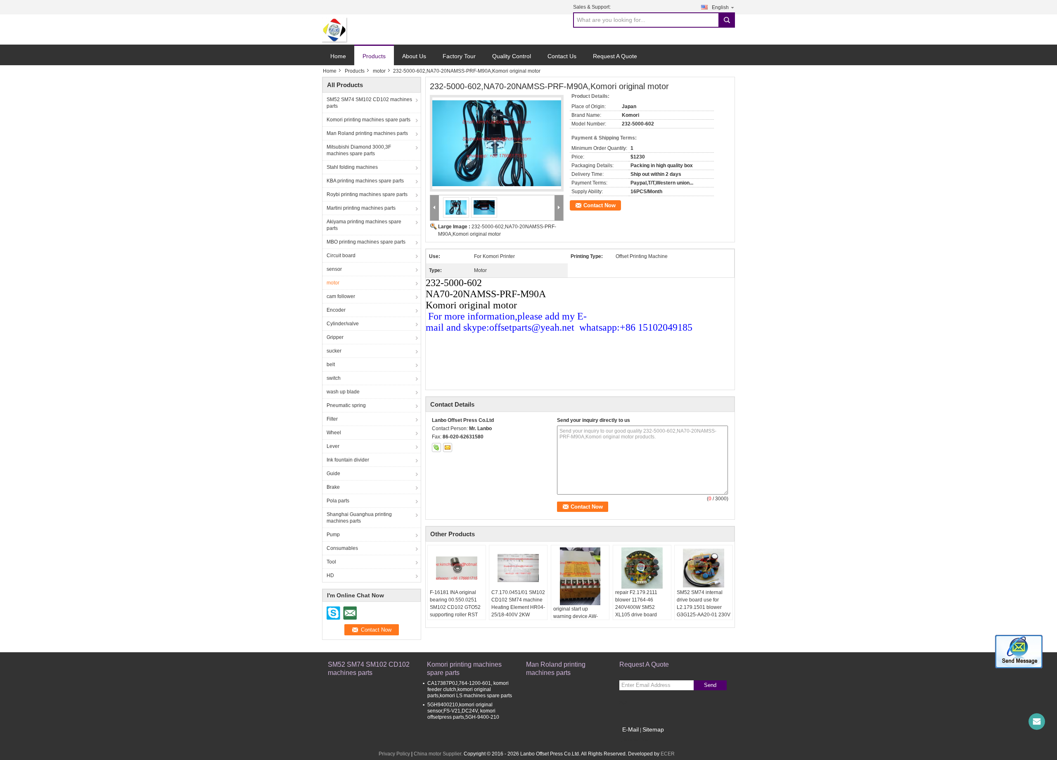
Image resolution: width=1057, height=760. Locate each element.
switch (334, 378)
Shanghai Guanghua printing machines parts (359, 517)
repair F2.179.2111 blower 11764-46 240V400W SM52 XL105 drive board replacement (636, 607)
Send (710, 685)
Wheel (334, 433)
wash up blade (343, 392)
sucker (334, 351)
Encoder (336, 310)
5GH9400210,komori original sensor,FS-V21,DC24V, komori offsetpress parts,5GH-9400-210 (463, 711)
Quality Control (511, 56)
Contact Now (599, 205)
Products (374, 56)
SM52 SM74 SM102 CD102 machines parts (369, 103)
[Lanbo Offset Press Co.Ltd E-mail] (447, 447)
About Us (414, 56)
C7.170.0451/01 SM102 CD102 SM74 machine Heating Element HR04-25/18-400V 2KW (518, 604)
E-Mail (630, 729)
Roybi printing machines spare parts (367, 194)
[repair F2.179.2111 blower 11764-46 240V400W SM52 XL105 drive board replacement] (642, 568)
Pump (333, 534)
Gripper (335, 337)
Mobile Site (636, 740)
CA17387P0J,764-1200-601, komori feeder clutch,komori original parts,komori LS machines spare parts (469, 689)
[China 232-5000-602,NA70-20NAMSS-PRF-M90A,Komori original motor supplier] (496, 143)
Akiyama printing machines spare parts (364, 225)
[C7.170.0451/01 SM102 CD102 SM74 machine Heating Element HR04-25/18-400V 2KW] (518, 568)
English (720, 7)
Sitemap (653, 729)
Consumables (342, 548)
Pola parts (338, 501)
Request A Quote (615, 56)
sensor (334, 269)
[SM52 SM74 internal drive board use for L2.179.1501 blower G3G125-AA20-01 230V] (703, 568)
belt (331, 364)
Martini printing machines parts (361, 208)
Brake (333, 487)
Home (338, 56)
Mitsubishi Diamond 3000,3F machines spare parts (359, 150)
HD (330, 575)
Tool (331, 562)
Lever (333, 446)
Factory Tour (459, 56)
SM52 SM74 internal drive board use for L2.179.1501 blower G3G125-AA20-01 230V (703, 604)
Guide (333, 473)
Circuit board (341, 255)
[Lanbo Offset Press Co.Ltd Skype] (436, 447)
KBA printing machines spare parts (365, 181)
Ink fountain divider (348, 460)
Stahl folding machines (352, 167)
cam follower (341, 296)
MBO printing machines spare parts (366, 242)
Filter (332, 419)
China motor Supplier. (439, 754)
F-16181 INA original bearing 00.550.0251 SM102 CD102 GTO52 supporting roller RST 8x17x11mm (455, 607)
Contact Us (561, 56)
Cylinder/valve (343, 324)
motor (379, 71)
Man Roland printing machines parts (367, 133)
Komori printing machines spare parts (368, 120)
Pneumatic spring (346, 405)
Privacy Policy (394, 754)
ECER (668, 754)
